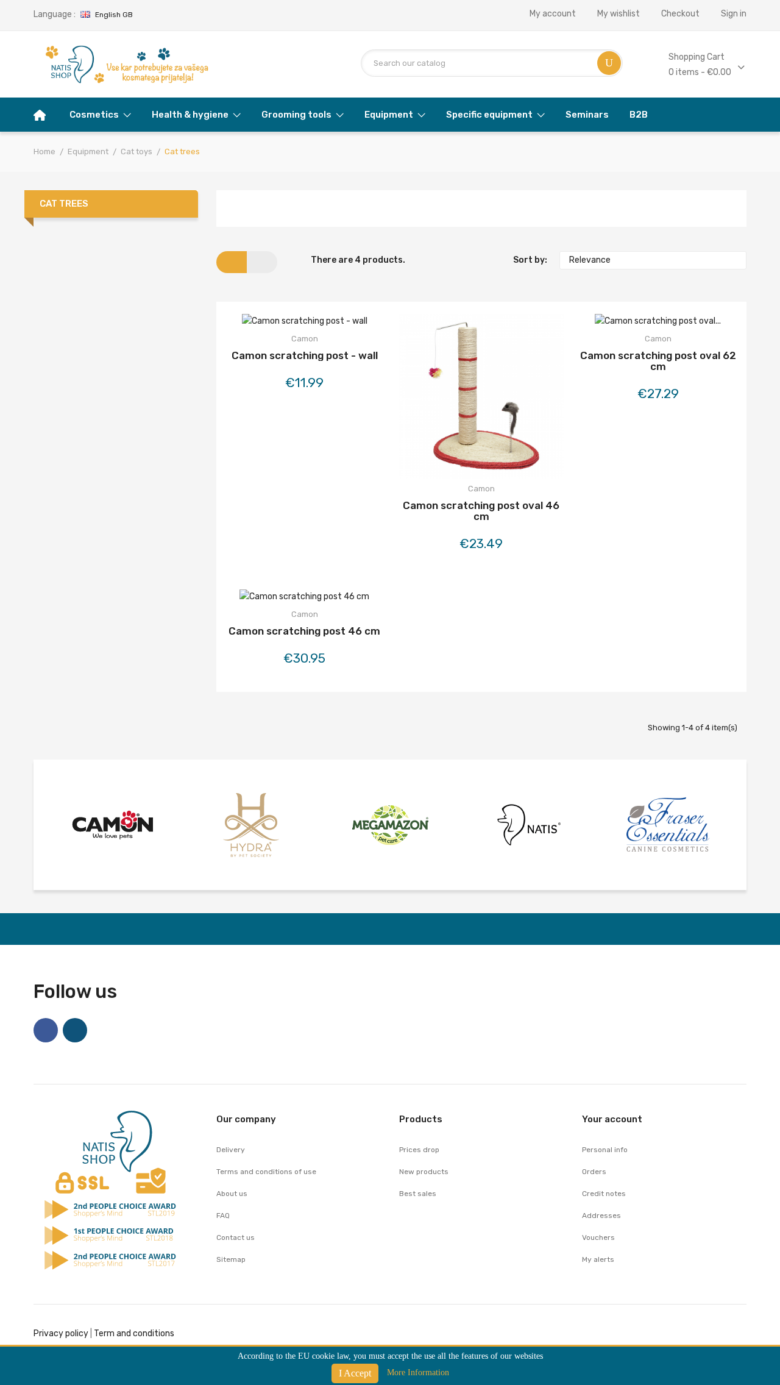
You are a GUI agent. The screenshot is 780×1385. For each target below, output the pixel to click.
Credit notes (604, 1193)
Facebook (46, 1030)
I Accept (355, 1373)
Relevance (651, 260)
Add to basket (272, 323)
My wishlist (618, 14)
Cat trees (64, 203)
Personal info (605, 1149)
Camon (304, 339)
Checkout (680, 14)
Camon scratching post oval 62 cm (658, 361)
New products (423, 1171)
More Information (418, 1372)
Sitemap (231, 1259)
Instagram (75, 1030)
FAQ (223, 1215)
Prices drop (419, 1149)
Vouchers (598, 1237)
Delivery (230, 1149)
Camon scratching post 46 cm (304, 630)
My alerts (598, 1259)
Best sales (417, 1193)
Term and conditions (134, 1333)
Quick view (337, 323)
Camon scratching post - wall (305, 355)
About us (231, 1193)
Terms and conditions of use (266, 1171)
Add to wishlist (304, 323)
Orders (594, 1171)
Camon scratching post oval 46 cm (481, 511)
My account (553, 14)
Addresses (601, 1215)
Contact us (235, 1237)
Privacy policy (61, 1333)
